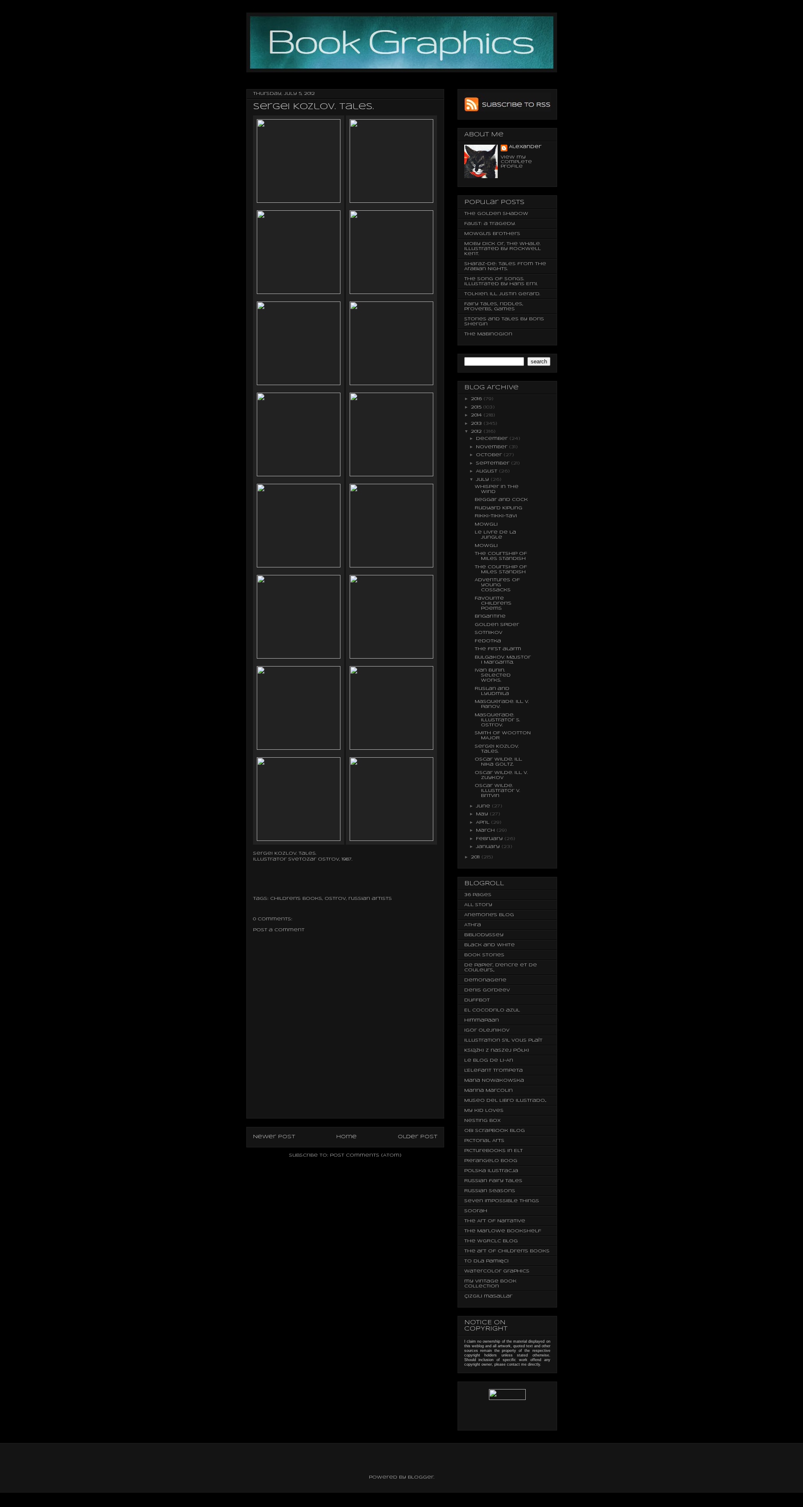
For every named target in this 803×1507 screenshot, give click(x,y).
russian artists (370, 899)
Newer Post (274, 1136)
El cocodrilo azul (492, 1010)
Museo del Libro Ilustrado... (505, 1100)
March (486, 830)
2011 (476, 857)
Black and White (489, 945)
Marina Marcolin (488, 1090)
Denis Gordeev (487, 990)
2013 (477, 423)
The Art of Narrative (494, 1221)
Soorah (475, 1211)
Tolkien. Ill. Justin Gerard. (502, 294)
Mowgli (486, 524)
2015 (477, 407)
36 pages (477, 895)
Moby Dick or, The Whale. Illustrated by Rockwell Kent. (502, 249)
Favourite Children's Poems (493, 603)
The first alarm (498, 649)
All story (478, 905)
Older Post (417, 1136)
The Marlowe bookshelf (502, 1231)
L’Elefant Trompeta (493, 1070)
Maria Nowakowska (494, 1080)
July (483, 480)
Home (346, 1136)
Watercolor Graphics (496, 1271)
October (490, 455)
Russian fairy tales (493, 1181)
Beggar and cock (501, 500)
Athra (472, 925)
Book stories (484, 955)
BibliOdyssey (484, 935)
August (487, 471)
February (490, 839)
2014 (477, 415)
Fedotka (488, 641)
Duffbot (477, 1000)
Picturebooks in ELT (493, 1151)
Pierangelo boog (490, 1161)
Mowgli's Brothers (492, 234)
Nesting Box (482, 1121)
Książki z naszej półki (496, 1050)
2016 (477, 399)
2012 (477, 431)
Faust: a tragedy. (489, 224)
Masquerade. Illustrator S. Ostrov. (497, 720)
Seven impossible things (501, 1201)
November (492, 447)
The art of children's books (507, 1251)
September (493, 463)
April (483, 822)
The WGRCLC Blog (491, 1241)
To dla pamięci (486, 1261)
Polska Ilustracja (491, 1171)
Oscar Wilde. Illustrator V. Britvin (497, 791)
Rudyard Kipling (498, 508)
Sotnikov (488, 633)
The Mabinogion (488, 334)
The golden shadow (496, 214)
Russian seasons (489, 1191)
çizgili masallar (488, 1296)
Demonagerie (485, 980)
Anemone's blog (489, 915)
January (488, 847)
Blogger (421, 1477)
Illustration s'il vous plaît (503, 1040)
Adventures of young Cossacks (497, 585)
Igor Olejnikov (486, 1030)
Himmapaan (481, 1020)
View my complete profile (516, 162)
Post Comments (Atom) (366, 1155)
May (483, 814)
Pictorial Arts (484, 1141)
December (492, 439)
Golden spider (497, 625)
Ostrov (335, 899)
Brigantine (490, 616)
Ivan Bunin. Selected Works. (493, 675)
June (484, 806)
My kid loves (484, 1111)
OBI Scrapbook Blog (494, 1131)
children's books (296, 899)
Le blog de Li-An (488, 1060)
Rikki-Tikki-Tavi (496, 516)
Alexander (525, 147)
